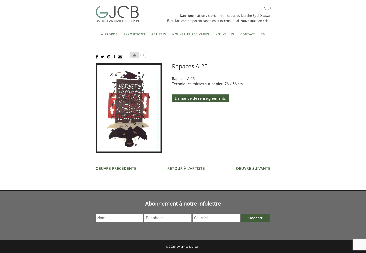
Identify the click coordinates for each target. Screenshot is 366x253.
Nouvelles (224, 34)
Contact (247, 34)
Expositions (134, 34)
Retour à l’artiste (186, 168)
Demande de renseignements (200, 98)
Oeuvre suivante (253, 168)
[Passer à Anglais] (263, 34)
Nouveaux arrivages (190, 34)
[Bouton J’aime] (134, 55)
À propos (109, 34)
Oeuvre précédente (116, 168)
